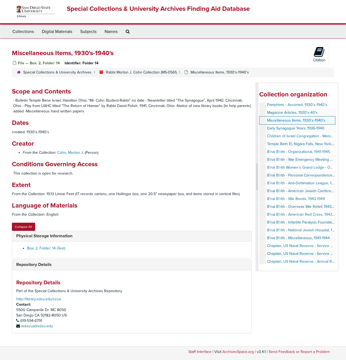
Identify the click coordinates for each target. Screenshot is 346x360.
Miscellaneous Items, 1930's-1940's (296, 120)
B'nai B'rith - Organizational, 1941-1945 (298, 151)
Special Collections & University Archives (57, 72)
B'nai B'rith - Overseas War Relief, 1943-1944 (304, 206)
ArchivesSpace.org (238, 351)
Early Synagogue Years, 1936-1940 (295, 128)
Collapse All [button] (23, 227)
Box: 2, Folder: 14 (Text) (46, 248)
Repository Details (34, 264)
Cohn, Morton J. (70, 152)
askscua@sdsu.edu (37, 326)
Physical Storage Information (44, 236)
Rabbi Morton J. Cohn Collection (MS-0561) (141, 72)
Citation (319, 60)
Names (111, 31)
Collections (23, 31)
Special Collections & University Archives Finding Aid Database (158, 9)
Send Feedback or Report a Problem (299, 351)
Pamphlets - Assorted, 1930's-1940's (297, 104)
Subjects (88, 31)
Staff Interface (199, 351)
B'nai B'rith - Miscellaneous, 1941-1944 (298, 238)
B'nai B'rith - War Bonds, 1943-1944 (296, 198)
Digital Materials (57, 31)
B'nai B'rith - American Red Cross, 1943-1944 (304, 214)
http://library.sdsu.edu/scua (38, 299)
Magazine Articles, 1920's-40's (292, 112)
